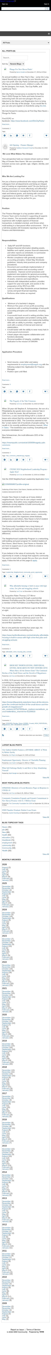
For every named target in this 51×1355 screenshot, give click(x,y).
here (47, 479)
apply (35, 560)
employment (7, 843)
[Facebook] (29, 135)
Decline (15, 723)
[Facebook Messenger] (4, 135)
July (3, 869)
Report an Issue (17, 1329)
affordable (9, 652)
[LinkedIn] (10, 135)
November (6, 888)
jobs (24, 652)
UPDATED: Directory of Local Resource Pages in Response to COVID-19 (25, 789)
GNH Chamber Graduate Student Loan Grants (19, 810)
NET (12, 725)
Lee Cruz (19, 404)
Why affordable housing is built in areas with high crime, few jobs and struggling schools (28, 587)
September (6, 892)
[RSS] (3, 735)
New (4, 832)
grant (32, 572)
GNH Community (17, 21)
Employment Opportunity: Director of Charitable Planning (24, 760)
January (5, 880)
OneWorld (6, 840)
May (4, 873)
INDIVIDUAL (43, 723)
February (6, 878)
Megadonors (6, 725)
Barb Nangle (13, 773)
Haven (4, 827)
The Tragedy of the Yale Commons (23, 401)
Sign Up (5, 4)
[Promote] (46, 135)
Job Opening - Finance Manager (21, 145)
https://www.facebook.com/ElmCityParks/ (27, 121)
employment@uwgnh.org (31, 364)
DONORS (9, 723)
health (4, 835)
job (3, 830)
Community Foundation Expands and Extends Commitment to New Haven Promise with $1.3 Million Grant (25, 799)
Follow (46, 735)
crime (15, 652)
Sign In (46, 4)
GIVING (25, 723)
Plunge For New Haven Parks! (21, 69)
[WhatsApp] (17, 135)
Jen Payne (12, 755)
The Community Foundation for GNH (20, 803)
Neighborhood (18, 572)
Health (4, 850)
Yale (7, 455)
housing (19, 652)
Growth (31, 723)
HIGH (36, 723)
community (27, 572)
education (6, 837)
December (6, 886)
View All (46, 777)
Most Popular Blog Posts (15, 783)
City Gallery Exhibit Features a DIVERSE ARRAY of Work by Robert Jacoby (24, 751)
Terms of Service (33, 1329)
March (4, 877)
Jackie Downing (14, 813)
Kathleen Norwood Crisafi (24, 148)
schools (29, 652)
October (5, 890)
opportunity (38, 572)
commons (12, 455)
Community (7, 848)
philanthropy (20, 455)
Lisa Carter (12, 763)
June (4, 871)
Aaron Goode (20, 72)
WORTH (26, 725)
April (4, 875)
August (5, 867)
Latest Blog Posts (12, 745)
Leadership (9, 572)
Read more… (6, 124)
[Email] (23, 135)
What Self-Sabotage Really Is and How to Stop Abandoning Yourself (24, 769)
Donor (20, 723)
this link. (43, 106)
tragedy (27, 455)
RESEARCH (18, 725)
